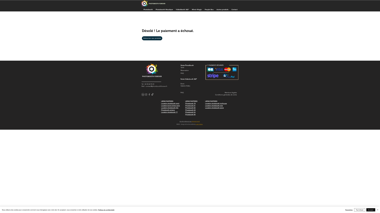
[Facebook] (149, 94)
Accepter (371, 210)
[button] (148, 9)
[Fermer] (377, 209)
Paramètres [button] (349, 210)
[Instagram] (146, 94)
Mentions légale (230, 92)
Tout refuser (359, 210)
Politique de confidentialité (106, 210)
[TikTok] (152, 94)
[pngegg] (143, 94)
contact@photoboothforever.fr (156, 86)
